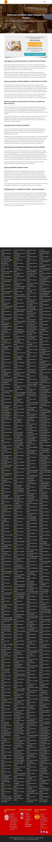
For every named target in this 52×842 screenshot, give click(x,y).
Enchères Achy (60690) (7, 260)
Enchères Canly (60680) (7, 644)
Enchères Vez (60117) (45, 710)
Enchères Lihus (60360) (33, 382)
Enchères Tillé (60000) (45, 609)
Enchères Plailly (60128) (33, 735)
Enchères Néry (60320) (33, 616)
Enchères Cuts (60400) (20, 286)
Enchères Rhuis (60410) (46, 291)
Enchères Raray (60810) (46, 260)
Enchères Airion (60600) (7, 271)
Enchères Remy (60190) (46, 276)
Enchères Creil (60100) (7, 798)
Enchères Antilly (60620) (7, 306)
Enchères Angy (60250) (7, 291)
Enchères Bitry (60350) (7, 473)
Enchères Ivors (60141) (20, 674)
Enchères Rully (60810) (46, 364)
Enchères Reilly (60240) (46, 268)
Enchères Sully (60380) (46, 561)
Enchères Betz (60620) (7, 465)
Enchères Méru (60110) (33, 475)
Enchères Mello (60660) (33, 470)
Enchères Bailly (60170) (7, 379)
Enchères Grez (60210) (20, 584)
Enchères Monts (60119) (33, 556)
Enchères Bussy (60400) (7, 619)
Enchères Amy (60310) (7, 279)
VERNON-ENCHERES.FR (18, 837)
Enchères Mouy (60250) (33, 591)
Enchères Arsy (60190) (7, 318)
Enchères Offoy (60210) (33, 665)
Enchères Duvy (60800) (20, 321)
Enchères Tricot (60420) (46, 619)
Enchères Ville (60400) (45, 722)
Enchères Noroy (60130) (33, 651)
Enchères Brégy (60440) (7, 571)
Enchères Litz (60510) (32, 384)
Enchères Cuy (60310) (20, 294)
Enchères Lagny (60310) (20, 773)
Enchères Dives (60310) (20, 309)
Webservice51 (36, 839)
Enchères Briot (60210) (7, 593)
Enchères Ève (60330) (20, 394)
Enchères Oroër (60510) (33, 690)
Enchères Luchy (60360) (33, 402)
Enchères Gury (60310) (20, 593)
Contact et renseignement (35, 54)
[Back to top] (48, 838)
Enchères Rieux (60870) (46, 299)
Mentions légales (39, 837)
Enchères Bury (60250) (7, 617)
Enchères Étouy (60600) (20, 392)
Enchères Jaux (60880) (20, 689)
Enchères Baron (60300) (7, 390)
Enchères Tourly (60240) (46, 611)
